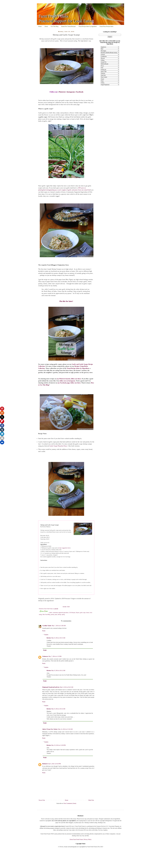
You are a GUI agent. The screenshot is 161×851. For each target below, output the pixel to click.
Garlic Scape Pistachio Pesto (58, 446)
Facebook (79, 92)
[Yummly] (2, 413)
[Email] (2, 438)
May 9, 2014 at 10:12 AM (58, 670)
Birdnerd (45, 763)
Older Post (91, 800)
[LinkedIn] (2, 434)
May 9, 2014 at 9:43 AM (66, 687)
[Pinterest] (2, 409)
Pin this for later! (66, 301)
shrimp (59, 614)
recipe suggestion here (64, 548)
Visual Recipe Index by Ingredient (87, 26)
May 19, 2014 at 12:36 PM (58, 745)
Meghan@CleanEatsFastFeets (50, 687)
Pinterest (62, 92)
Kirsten (49, 638)
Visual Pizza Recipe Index (106, 26)
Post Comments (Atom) (70, 803)
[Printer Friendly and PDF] (43, 611)
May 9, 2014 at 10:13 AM (58, 638)
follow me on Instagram (67, 381)
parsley (52, 614)
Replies (46, 634)
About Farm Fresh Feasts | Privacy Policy (80, 839)
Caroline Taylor (46, 625)
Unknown (45, 656)
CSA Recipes (72, 612)
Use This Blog (54, 26)
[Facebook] (2, 425)
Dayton (77, 612)
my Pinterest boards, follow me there (69, 379)
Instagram (71, 92)
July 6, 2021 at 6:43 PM (54, 763)
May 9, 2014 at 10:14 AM (58, 709)
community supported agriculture (60, 612)
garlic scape (83, 612)
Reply (43, 630)
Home (40, 26)
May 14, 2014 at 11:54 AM (65, 729)
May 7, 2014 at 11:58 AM (59, 625)
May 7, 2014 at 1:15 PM (54, 656)
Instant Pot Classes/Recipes (68, 26)
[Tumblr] (2, 430)
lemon (87, 612)
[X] (2, 417)
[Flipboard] (2, 421)
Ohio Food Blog (46, 614)
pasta (56, 614)
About (46, 26)
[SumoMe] (2, 442)
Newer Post (42, 800)
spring (63, 614)
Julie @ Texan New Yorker (50, 729)
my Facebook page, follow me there (69, 383)
